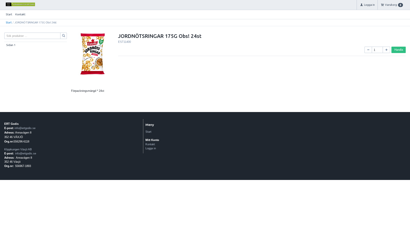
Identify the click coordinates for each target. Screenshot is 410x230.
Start (9, 14)
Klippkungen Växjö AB (18, 149)
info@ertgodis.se (25, 128)
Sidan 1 (10, 44)
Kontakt (20, 14)
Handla (398, 49)
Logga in (150, 148)
